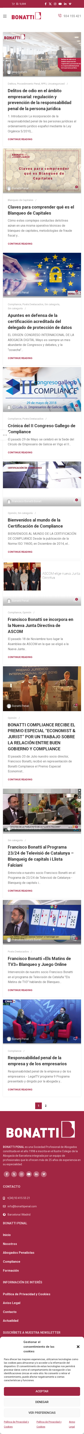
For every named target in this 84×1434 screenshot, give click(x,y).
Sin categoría (52, 304)
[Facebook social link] (46, 3)
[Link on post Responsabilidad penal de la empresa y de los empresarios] (42, 1021)
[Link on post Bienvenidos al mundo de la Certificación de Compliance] (42, 483)
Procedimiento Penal (28, 83)
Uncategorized (56, 83)
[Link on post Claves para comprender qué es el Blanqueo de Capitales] (42, 171)
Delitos (12, 83)
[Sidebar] (5, 435)
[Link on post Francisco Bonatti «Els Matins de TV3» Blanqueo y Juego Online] (42, 922)
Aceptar (42, 1391)
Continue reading (20, 139)
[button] (78, 1347)
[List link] (42, 1206)
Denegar (42, 1402)
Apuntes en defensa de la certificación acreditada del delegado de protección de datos (40, 321)
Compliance (14, 304)
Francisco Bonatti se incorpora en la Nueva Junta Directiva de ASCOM (40, 625)
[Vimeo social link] (70, 3)
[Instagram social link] (55, 3)
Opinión (12, 513)
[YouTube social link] (60, 3)
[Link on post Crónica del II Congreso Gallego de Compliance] (42, 389)
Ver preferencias (42, 1413)
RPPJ (44, 83)
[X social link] (50, 3)
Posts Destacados (32, 304)
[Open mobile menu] (5, 16)
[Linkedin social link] (65, 3)
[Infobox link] (69, 16)
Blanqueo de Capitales (20, 200)
